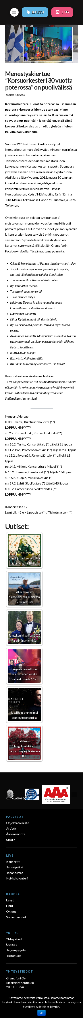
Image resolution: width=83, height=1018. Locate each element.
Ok (41, 1012)
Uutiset (10, 95)
